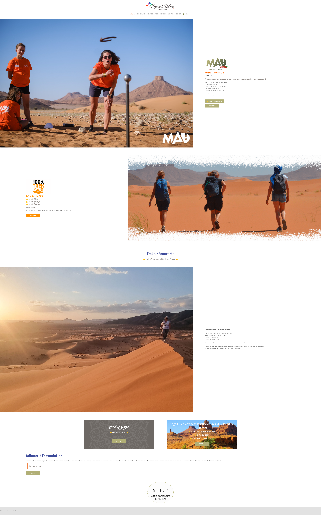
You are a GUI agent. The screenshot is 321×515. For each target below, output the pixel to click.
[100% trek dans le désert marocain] (38, 179)
